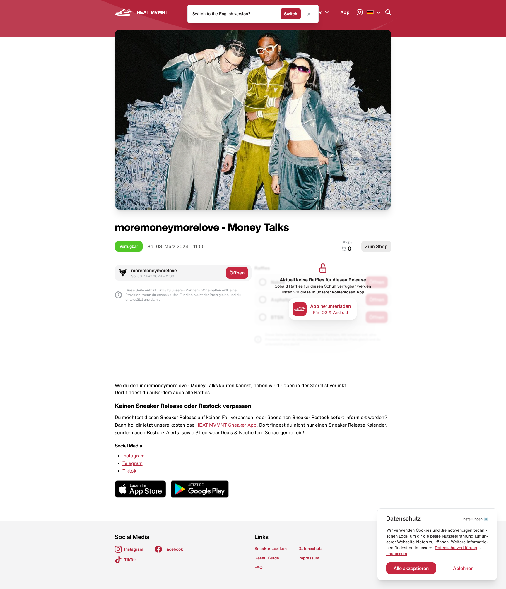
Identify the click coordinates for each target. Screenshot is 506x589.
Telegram (132, 463)
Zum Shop (376, 246)
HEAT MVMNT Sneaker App (226, 425)
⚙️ (474, 519)
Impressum (396, 554)
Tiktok (129, 470)
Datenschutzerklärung (456, 548)
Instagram (133, 455)
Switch (290, 14)
